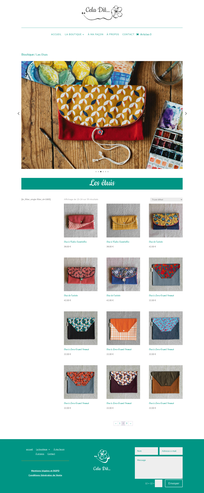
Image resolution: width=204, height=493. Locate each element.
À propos (113, 34)
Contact (128, 34)
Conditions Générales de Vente (45, 475)
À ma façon (95, 34)
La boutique (73, 34)
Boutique (27, 54)
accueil (56, 34)
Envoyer (173, 483)
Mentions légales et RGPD (45, 471)
